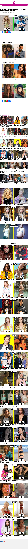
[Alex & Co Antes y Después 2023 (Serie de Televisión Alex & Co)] (21, 143)
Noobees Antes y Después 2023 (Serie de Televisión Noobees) (20, 125)
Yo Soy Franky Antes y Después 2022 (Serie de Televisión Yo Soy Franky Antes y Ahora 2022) (12, 536)
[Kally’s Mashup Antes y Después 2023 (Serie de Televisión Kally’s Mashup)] (7, 131)
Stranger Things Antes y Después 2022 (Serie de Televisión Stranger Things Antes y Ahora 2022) (20, 159)
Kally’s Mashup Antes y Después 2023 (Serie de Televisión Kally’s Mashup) (6, 137)
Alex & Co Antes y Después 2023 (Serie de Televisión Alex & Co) (20, 148)
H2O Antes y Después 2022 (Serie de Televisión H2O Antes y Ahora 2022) (13, 517)
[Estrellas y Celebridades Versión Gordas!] (14, 231)
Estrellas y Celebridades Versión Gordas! (7, 240)
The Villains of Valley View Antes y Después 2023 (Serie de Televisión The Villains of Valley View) (6, 125)
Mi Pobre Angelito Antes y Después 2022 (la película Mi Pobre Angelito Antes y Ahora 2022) (13, 499)
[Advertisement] (14, 107)
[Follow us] (27, 5)
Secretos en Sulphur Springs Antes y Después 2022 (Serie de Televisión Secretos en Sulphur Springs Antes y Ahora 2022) (6, 171)
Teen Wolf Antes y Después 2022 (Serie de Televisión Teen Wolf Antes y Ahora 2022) (6, 183)
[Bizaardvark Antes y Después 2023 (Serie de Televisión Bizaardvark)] (21, 131)
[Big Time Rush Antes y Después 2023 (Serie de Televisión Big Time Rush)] (7, 143)
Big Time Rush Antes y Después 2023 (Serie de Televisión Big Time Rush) (6, 148)
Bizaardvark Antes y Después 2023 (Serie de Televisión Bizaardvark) (20, 137)
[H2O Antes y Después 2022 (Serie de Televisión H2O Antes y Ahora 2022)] (14, 509)
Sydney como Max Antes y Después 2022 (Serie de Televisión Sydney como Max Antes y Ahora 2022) (6, 159)
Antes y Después (6, 115)
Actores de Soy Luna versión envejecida (7, 222)
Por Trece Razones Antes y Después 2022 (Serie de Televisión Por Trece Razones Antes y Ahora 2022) (20, 170)
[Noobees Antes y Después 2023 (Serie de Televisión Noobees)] (21, 120)
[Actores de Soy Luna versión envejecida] (14, 213)
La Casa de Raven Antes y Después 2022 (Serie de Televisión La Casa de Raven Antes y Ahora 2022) (20, 183)
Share (1, 16)
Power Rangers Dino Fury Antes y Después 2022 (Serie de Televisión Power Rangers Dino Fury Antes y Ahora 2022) (13, 481)
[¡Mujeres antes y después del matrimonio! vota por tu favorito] (14, 196)
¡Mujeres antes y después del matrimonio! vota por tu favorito (11, 204)
